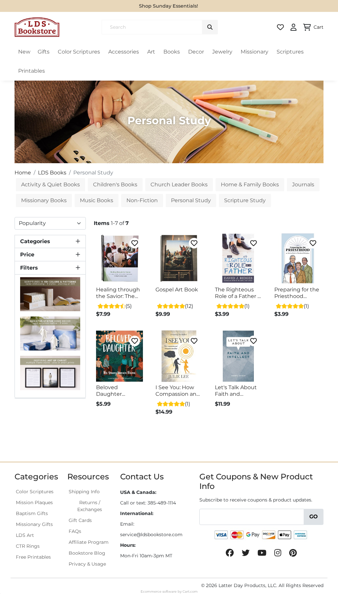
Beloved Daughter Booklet (109, 390)
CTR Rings (28, 546)
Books (171, 52)
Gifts (44, 52)
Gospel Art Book (176, 289)
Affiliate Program (89, 542)
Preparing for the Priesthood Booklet (296, 293)
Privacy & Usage (87, 564)
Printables (31, 71)
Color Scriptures (79, 52)
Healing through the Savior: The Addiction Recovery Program (118, 293)
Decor (196, 52)
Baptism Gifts (32, 513)
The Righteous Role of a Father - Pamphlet (237, 293)
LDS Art (25, 535)
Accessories (123, 52)
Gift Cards (80, 520)
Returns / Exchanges (89, 506)
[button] (50, 241)
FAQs (75, 531)
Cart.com (190, 591)
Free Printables (33, 557)
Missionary (254, 52)
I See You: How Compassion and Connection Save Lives (178, 390)
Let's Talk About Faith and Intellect (236, 390)
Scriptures (290, 52)
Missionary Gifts (34, 524)
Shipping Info (84, 492)
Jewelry (222, 52)
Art (151, 52)
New (24, 52)
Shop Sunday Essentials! (168, 6)
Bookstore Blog (87, 553)
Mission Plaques (34, 502)
